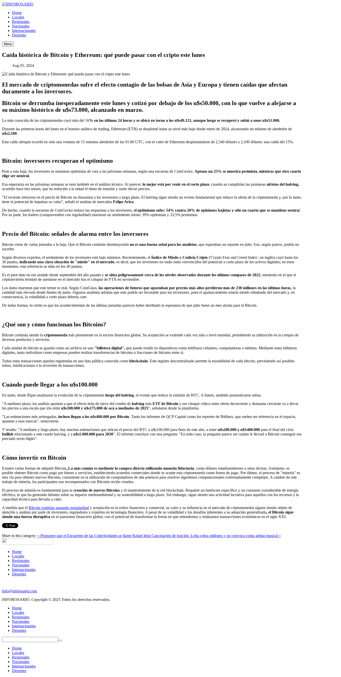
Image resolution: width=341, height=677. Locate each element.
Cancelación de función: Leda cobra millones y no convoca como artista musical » (216, 536)
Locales (18, 556)
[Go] (60, 640)
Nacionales (20, 565)
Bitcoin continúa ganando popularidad (59, 508)
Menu (8, 44)
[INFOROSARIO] (17, 4)
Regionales (20, 560)
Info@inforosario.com (19, 591)
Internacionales (24, 569)
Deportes (19, 574)
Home (17, 551)
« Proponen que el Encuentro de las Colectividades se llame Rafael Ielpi (94, 536)
